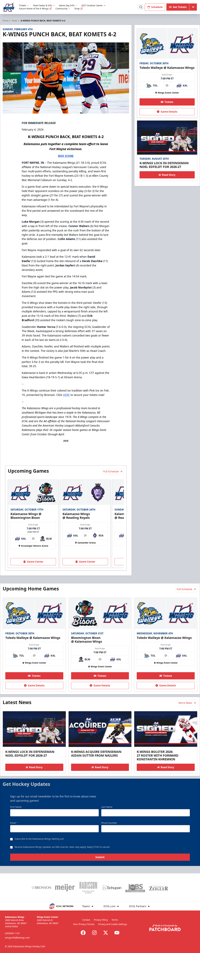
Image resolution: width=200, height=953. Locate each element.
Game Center (35, 561)
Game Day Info (66, 5)
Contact (86, 919)
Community (61, 8)
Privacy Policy (101, 919)
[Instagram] (94, 932)
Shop (77, 8)
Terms (115, 919)
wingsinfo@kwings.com (17, 937)
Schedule (156, 7)
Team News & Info (42, 5)
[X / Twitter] (105, 932)
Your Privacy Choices (84, 924)
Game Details (169, 111)
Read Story (168, 175)
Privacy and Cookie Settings (112, 924)
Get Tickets (180, 7)
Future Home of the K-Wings (34, 8)
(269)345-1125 (12, 933)
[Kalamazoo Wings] (9, 7)
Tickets (22, 5)
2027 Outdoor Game (91, 5)
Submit (100, 857)
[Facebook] (83, 932)
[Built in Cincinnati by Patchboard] (165, 927)
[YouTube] (116, 932)
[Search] (141, 7)
